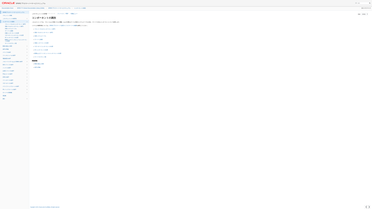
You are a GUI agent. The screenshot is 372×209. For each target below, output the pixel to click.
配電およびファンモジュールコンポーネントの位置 (47, 53)
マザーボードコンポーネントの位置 (43, 46)
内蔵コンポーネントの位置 (41, 43)
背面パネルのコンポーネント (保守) (43, 32)
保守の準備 (37, 67)
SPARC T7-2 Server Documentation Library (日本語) (30, 8)
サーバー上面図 (38, 39)
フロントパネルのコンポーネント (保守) (44, 29)
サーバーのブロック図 (40, 57)
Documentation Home (7, 8)
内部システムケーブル (40, 36)
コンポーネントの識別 (80, 8)
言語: (359, 14)
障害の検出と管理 (39, 64)
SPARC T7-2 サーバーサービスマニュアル (59, 8)
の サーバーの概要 (63, 25)
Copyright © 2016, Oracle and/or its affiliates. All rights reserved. (45, 207)
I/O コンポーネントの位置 (41, 50)
